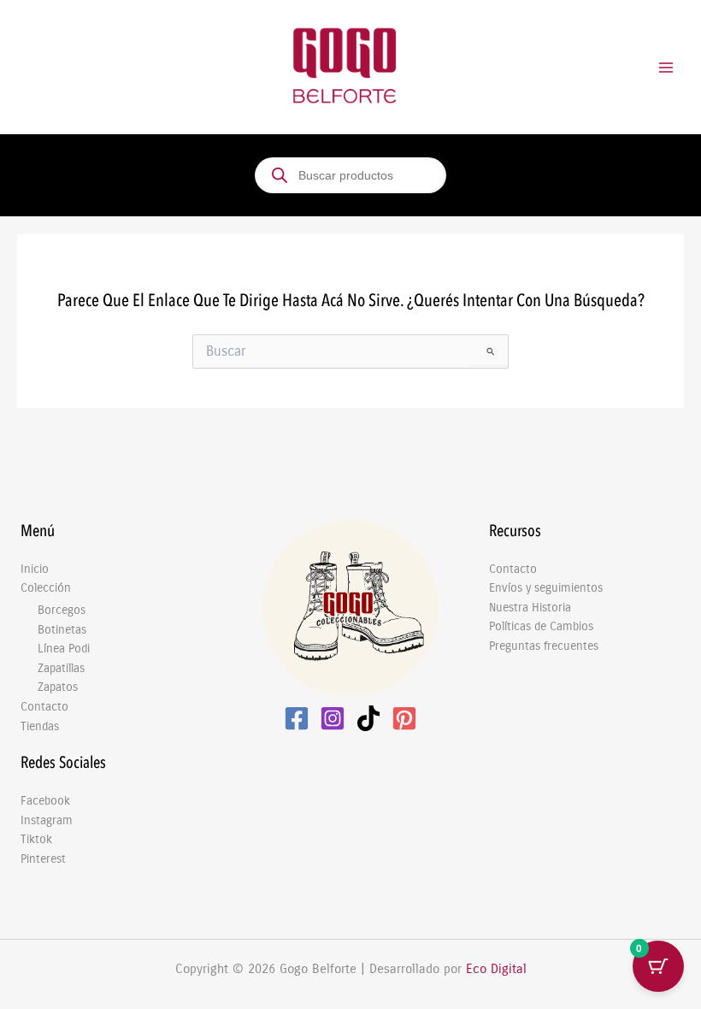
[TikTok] (368, 718)
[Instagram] (332, 718)
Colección (46, 588)
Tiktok (36, 839)
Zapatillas (61, 668)
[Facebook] (296, 718)
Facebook (45, 801)
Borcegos (61, 610)
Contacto (44, 706)
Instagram (47, 820)
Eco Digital (496, 969)
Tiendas (40, 726)
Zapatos (58, 687)
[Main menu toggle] (666, 67)
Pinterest (43, 859)
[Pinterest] (404, 718)
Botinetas (62, 630)
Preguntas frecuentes (543, 646)
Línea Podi (64, 648)
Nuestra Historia (530, 607)
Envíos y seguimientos (546, 588)
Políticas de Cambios (541, 626)
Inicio (35, 569)
